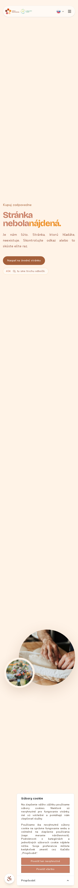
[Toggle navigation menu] (69, 11)
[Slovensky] (60, 11)
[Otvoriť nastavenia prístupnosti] (9, 879)
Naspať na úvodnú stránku (24, 260)
